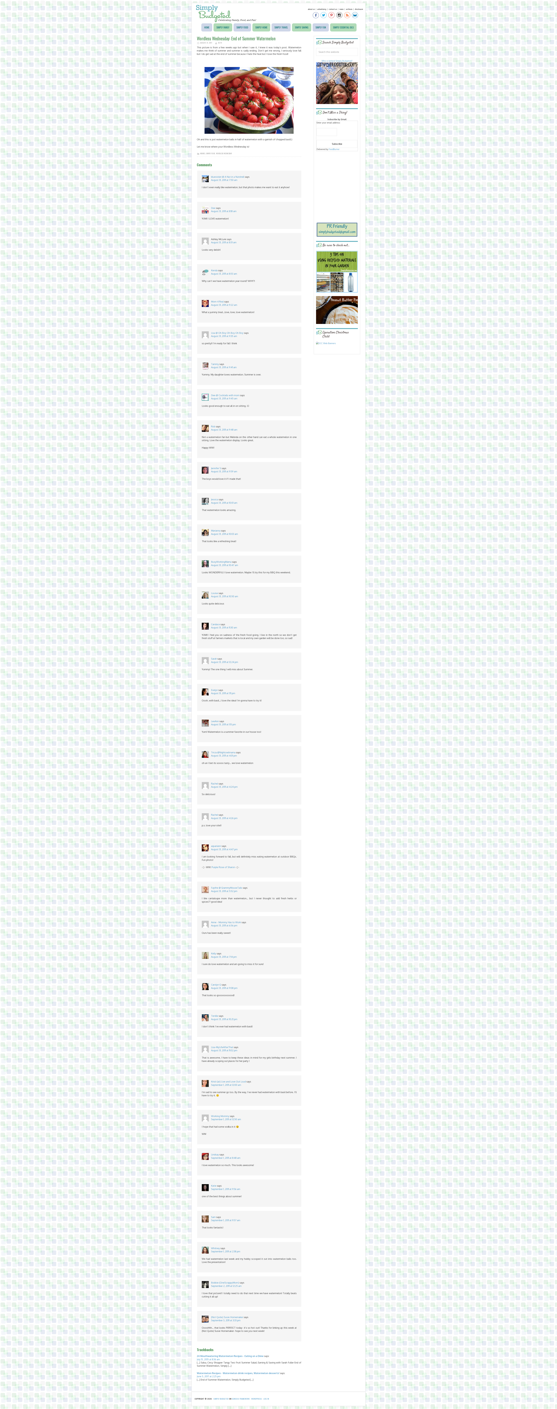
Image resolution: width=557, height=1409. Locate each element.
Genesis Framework (241, 1399)
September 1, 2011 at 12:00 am (226, 1084)
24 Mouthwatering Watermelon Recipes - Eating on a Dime (230, 1356)
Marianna (215, 530)
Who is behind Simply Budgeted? (337, 61)
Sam (213, 1217)
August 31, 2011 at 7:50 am (224, 180)
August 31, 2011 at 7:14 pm (224, 956)
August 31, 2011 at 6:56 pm (224, 925)
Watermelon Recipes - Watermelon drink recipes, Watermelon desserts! (238, 1373)
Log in (266, 1399)
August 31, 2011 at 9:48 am (224, 429)
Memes (202, 153)
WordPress (256, 1399)
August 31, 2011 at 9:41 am (224, 367)
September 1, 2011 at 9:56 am (225, 1189)
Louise (214, 593)
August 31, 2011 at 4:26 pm (224, 818)
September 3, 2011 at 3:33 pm (225, 1320)
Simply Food (210, 153)
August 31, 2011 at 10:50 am (224, 596)
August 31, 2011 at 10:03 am (224, 534)
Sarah (214, 658)
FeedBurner (334, 149)
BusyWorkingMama (221, 561)
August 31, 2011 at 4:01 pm (224, 755)
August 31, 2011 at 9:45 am (224, 398)
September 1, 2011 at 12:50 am (226, 1119)
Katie (213, 1185)
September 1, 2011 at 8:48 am (225, 1157)
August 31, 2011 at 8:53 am (224, 273)
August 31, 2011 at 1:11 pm (223, 693)
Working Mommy (220, 1116)
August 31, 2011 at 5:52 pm (224, 891)
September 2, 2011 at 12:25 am (226, 1286)
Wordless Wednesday (224, 153)
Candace (215, 624)
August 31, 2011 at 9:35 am (224, 336)
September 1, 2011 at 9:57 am (225, 1220)
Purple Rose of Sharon (223, 867)
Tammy (215, 364)
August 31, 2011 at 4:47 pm (224, 849)
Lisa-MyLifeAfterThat (222, 1047)
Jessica (214, 499)
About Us (311, 9)
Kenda (214, 270)
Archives (349, 9)
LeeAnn (215, 721)
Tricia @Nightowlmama (223, 752)
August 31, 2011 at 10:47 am (224, 565)
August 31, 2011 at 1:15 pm (223, 724)
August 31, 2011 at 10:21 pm (224, 1019)
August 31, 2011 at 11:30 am (224, 627)
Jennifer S (216, 468)
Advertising (321, 9)
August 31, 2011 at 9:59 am (224, 471)
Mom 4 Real (217, 301)
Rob (213, 426)
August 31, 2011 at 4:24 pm (224, 786)
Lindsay (215, 1154)
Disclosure (359, 9)
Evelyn (214, 690)
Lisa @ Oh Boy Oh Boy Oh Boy (227, 332)
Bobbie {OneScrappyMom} (225, 1282)
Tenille (214, 1015)
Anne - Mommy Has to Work (226, 922)
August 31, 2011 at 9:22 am (224, 304)
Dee (213, 208)
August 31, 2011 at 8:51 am (223, 242)
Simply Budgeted (226, 13)
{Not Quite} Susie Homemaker (227, 1317)
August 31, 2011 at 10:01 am (224, 502)
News (341, 9)
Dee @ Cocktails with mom (225, 395)
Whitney (215, 1248)
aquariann (216, 846)
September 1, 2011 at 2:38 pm (225, 1251)
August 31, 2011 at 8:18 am (223, 211)
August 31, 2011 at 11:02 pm (224, 1050)
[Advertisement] (337, 173)
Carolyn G (216, 984)
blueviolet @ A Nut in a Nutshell (227, 176)
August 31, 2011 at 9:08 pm (224, 988)
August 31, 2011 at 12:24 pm (224, 662)
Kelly (213, 953)
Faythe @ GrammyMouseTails (226, 887)
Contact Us (333, 9)
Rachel (214, 783)
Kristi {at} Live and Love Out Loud (228, 1081)
